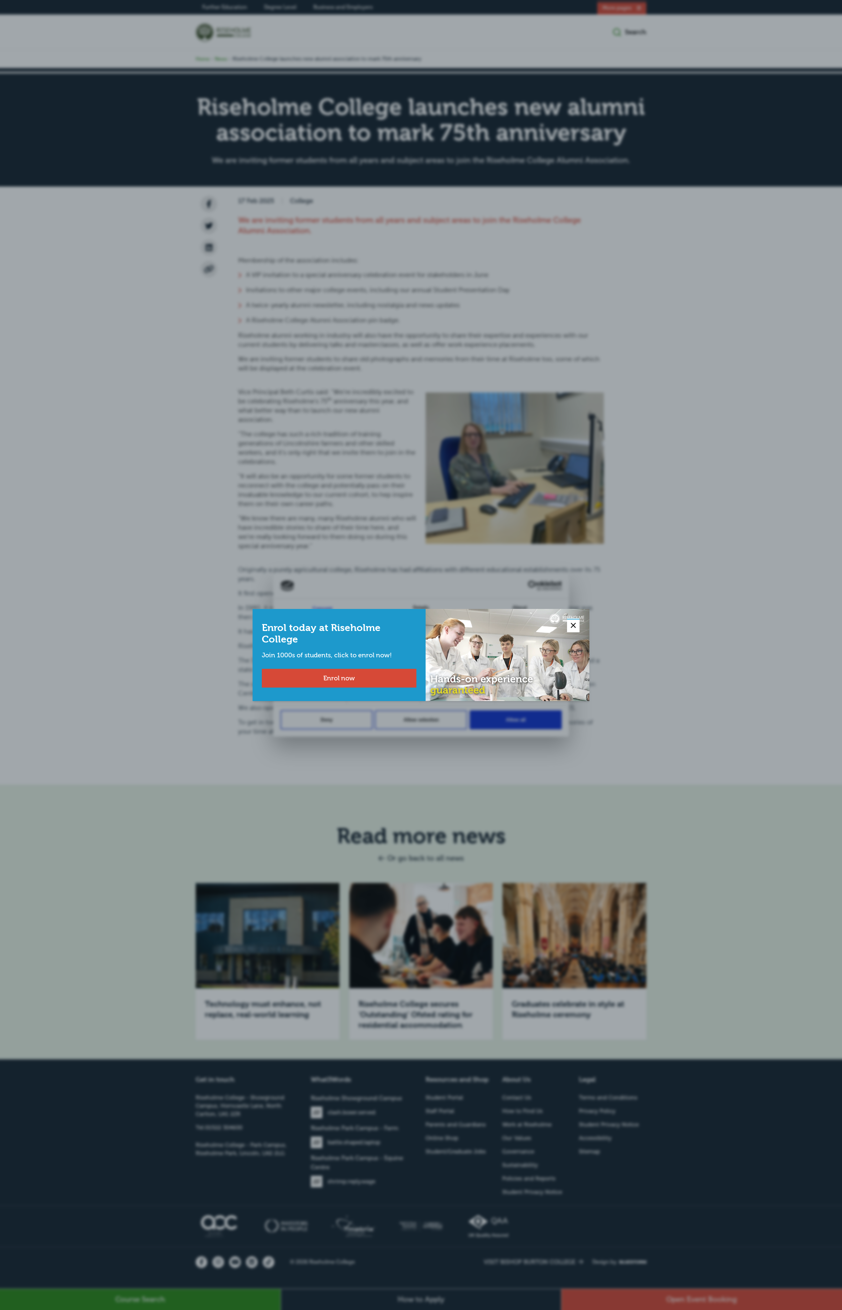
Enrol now (339, 678)
